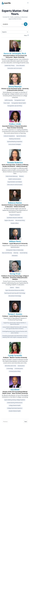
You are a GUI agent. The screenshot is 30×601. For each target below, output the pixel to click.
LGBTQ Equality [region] (9, 100)
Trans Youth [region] (7, 103)
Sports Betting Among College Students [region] (14, 400)
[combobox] (13, 24)
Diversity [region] (16, 253)
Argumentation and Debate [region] (15, 182)
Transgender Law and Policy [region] (14, 105)
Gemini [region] (12, 287)
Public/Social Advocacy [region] (11, 176)
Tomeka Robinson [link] (15, 162)
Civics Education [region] (20, 65)
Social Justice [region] (21, 365)
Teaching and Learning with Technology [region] (14, 293)
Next (25, 421)
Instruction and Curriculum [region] (15, 68)
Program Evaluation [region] (15, 215)
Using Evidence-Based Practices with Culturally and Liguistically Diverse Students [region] (15, 327)
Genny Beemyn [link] (15, 86)
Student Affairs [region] (15, 223)
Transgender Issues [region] (19, 100)
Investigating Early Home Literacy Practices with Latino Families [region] (14, 332)
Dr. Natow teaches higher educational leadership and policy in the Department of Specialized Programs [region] (15, 210)
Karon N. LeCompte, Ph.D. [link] (15, 53)
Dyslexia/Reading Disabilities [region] (14, 141)
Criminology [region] (10, 368)
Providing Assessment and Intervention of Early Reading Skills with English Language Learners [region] (14, 336)
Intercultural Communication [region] (14, 184)
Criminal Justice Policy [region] (14, 371)
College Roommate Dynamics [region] (14, 408)
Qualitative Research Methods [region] (14, 217)
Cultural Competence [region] (9, 136)
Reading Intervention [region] (14, 138)
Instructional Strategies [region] (15, 144)
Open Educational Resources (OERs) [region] (14, 290)
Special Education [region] (21, 136)
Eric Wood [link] (15, 389)
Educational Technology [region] (15, 296)
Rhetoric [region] (21, 176)
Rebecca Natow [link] (15, 203)
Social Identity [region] (23, 253)
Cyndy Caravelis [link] (15, 355)
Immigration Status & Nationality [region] (14, 250)
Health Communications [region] (15, 179)
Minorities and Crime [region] (10, 365)
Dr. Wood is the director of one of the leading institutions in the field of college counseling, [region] (15, 396)
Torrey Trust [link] (15, 273)
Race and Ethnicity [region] (7, 253)
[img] (15, 46)
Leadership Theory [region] (9, 65)
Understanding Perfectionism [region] (14, 402)
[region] (15, 56)
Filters (25, 35)
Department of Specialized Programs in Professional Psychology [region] (15, 319)
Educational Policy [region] (20, 220)
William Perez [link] (15, 241)
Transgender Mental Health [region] (19, 103)
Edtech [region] (17, 287)
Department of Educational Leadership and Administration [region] (15, 246)
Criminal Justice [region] (19, 368)
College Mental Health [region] (14, 405)
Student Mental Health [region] (15, 411)
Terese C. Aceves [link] (15, 314)
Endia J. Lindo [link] (15, 124)
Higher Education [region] (9, 220)
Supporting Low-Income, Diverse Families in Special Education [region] (14, 323)
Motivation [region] (14, 255)
